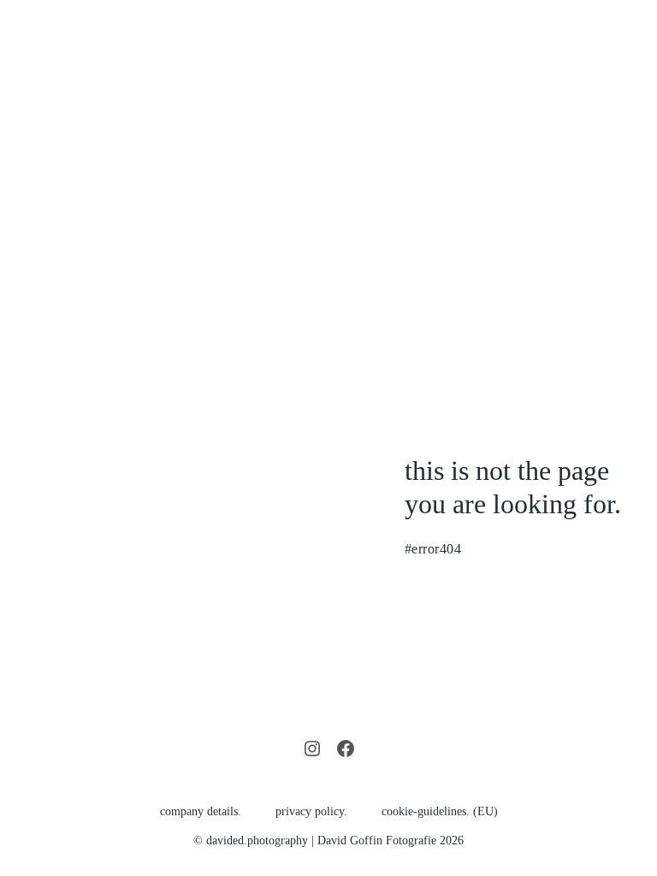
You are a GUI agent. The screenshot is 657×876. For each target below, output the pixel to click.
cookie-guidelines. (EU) (440, 811)
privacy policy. (311, 811)
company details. (200, 811)
